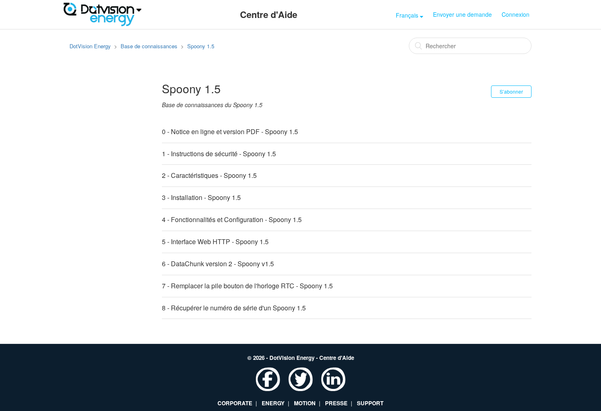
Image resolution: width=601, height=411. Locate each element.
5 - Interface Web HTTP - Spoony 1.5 (215, 241)
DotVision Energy (90, 46)
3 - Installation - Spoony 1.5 (201, 197)
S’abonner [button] (511, 91)
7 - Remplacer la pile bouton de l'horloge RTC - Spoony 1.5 (247, 285)
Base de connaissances (149, 46)
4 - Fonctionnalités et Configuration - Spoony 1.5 (232, 219)
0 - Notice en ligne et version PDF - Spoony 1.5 (230, 131)
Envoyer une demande (462, 14)
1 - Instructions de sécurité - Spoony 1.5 (219, 153)
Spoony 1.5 (200, 46)
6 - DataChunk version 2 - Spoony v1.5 (218, 263)
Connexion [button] (515, 14)
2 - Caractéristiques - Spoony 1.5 (209, 175)
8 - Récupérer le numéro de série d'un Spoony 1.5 (234, 307)
